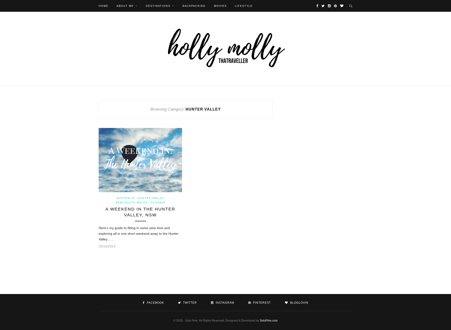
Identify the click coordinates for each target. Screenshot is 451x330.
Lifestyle (244, 5)
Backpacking (194, 5)
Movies (220, 5)
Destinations (158, 5)
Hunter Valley (151, 198)
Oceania (158, 202)
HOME (103, 5)
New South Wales (132, 202)
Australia (126, 198)
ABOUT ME (125, 5)
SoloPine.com (269, 320)
